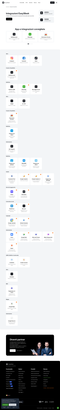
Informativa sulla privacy (15, 407)
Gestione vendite (34, 381)
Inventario (7, 377)
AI (27, 2)
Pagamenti (9, 383)
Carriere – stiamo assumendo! (48, 387)
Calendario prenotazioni (10, 371)
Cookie (49, 408)
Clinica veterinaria (21, 385)
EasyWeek (7, 6)
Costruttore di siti (9, 373)
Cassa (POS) (9, 386)
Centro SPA (20, 381)
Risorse (35, 2)
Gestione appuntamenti (35, 373)
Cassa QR (8, 381)
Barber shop (20, 375)
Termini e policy (39, 408)
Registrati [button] (52, 2)
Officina (19, 379)
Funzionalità (22, 2)
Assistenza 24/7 (46, 373)
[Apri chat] (58, 408)
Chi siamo (45, 385)
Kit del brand (45, 381)
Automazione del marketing (36, 375)
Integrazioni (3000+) (47, 377)
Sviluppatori (45, 379)
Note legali (45, 408)
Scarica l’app (45, 375)
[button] (56, 2)
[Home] (6, 3)
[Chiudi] (18, 399)
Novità (44, 383)
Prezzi (39, 2)
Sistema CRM (33, 383)
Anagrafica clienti (34, 377)
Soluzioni (30, 2)
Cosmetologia (20, 373)
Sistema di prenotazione (35, 371)
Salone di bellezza (21, 371)
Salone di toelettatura (22, 387)
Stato (53, 408)
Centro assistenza (46, 371)
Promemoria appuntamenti (10, 379)
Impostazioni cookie (4, 407)
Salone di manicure (21, 383)
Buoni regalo (8, 375)
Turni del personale (34, 379)
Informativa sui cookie (9, 407)
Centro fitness (20, 377)
